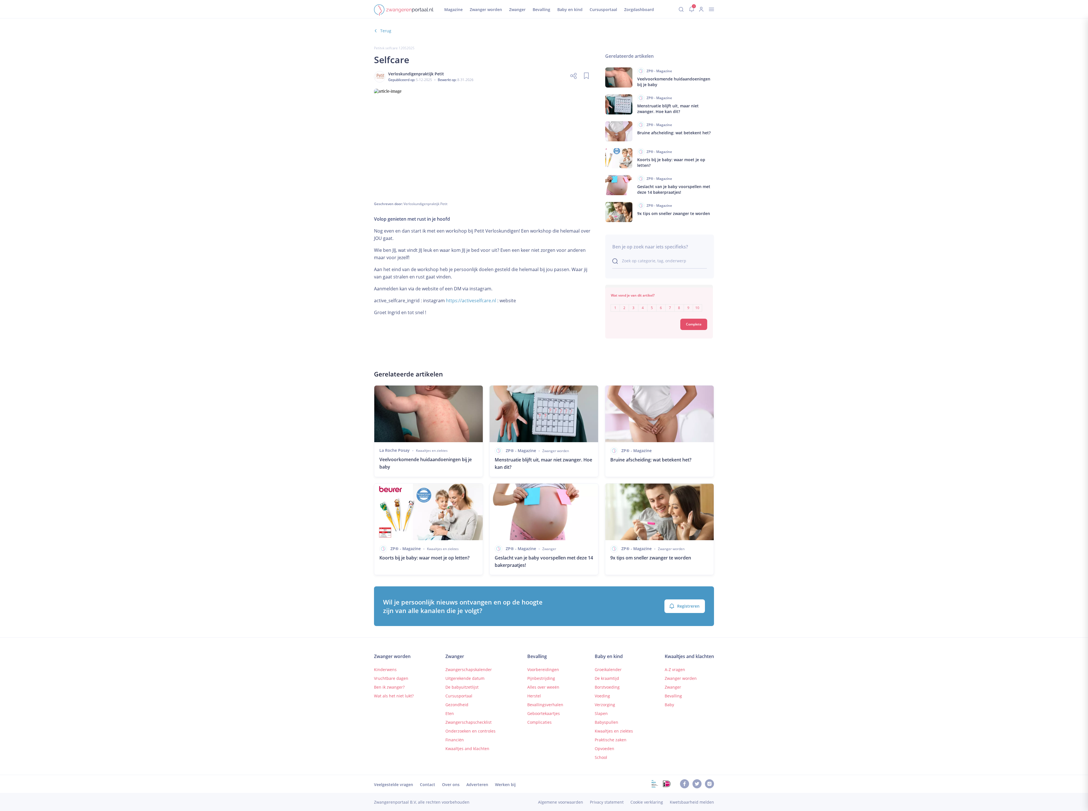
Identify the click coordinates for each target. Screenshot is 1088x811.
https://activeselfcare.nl (471, 300)
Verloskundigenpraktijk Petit (425, 203)
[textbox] (659, 303)
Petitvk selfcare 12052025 (394, 48)
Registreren (688, 606)
